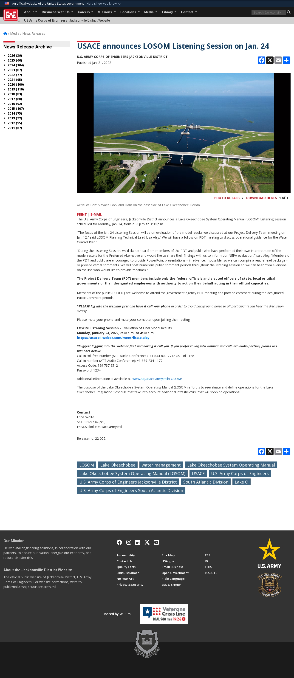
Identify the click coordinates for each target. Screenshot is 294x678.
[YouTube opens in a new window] (156, 542)
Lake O (241, 482)
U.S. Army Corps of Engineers (240, 473)
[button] (104, 3)
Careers (84, 12)
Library (168, 12)
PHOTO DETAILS (227, 198)
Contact (187, 12)
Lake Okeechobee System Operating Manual (231, 465)
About (29, 12)
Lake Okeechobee (117, 465)
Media (149, 12)
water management (161, 465)
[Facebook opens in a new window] (119, 542)
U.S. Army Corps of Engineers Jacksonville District (128, 482)
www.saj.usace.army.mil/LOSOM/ (157, 379)
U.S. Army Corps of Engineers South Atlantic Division (131, 490)
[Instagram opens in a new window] (128, 542)
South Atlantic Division (205, 482)
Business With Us (56, 12)
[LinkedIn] (137, 542)
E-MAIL (96, 214)
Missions (105, 12)
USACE (198, 473)
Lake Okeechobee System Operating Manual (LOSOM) (132, 473)
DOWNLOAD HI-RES (261, 198)
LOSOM (86, 465)
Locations (128, 12)
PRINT (82, 214)
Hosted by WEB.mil (117, 614)
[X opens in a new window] (147, 542)
